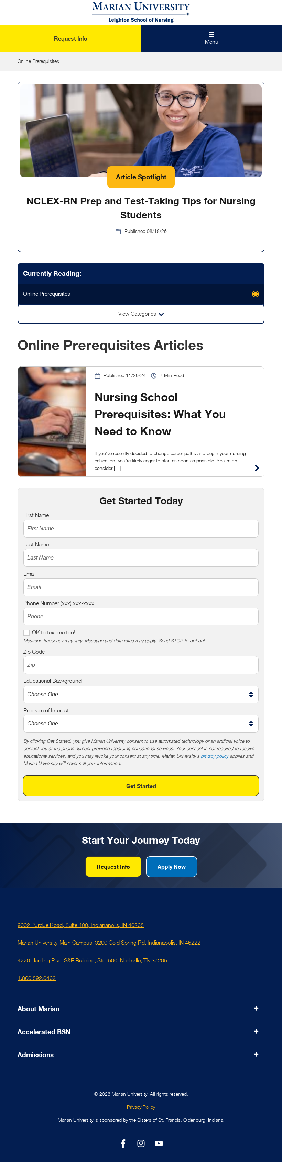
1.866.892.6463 (37, 978)
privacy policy (214, 756)
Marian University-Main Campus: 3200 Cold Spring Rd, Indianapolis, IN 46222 (109, 942)
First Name (36, 515)
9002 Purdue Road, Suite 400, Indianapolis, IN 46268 (81, 925)
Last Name (36, 544)
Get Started (141, 785)
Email (29, 574)
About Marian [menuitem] (38, 1009)
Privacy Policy (141, 1107)
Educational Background (52, 681)
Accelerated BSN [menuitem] (44, 1032)
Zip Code (34, 651)
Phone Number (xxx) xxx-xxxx (58, 603)
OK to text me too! (53, 632)
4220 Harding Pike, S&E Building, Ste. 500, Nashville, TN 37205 (92, 960)
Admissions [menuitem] (36, 1055)
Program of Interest (46, 710)
